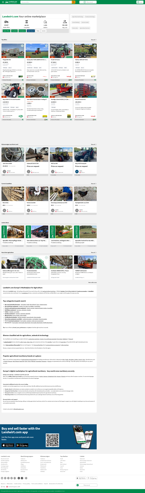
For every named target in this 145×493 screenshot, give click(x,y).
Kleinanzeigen (4, 462)
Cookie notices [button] (18, 483)
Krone (29, 361)
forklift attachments (47, 322)
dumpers (11, 311)
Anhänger (23, 471)
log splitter (49, 308)
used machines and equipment (29, 359)
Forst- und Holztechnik (45, 462)
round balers (37, 306)
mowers (21, 306)
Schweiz (82, 466)
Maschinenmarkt (5, 458)
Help (4, 486)
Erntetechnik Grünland (45, 460)
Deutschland (83, 462)
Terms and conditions (37, 483)
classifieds (14, 31)
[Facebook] (8, 478)
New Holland (33, 304)
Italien (81, 468)
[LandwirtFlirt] (26, 478)
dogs (31, 342)
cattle (21, 342)
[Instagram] (5, 478)
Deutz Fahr (21, 361)
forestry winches (30, 308)
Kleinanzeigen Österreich (86, 460)
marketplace (25, 293)
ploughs (29, 310)
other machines (64, 345)
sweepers (29, 321)
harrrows (19, 310)
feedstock (65, 339)
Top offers (4, 39)
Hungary (59, 376)
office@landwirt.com (19, 409)
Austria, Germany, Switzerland (47, 376)
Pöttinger (33, 361)
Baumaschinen (24, 469)
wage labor (63, 342)
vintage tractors (43, 304)
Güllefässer (23, 466)
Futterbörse (43, 468)
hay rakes (25, 306)
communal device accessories (53, 345)
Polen (81, 471)
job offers (49, 342)
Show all (93, 39)
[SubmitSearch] (73, 2)
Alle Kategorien (4, 468)
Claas (37, 304)
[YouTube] (2, 478)
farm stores (59, 339)
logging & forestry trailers (41, 308)
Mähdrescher (24, 460)
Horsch (49, 361)
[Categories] (19, 478)
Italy (55, 376)
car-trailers (16, 311)
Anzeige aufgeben (5, 471)
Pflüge (22, 464)
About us (3, 483)
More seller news (93, 282)
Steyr (63, 359)
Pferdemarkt (43, 466)
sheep (28, 342)
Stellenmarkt (43, 469)
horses (24, 342)
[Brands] (22, 478)
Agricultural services (84, 28)
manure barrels (29, 317)
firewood (71, 339)
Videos (38, 31)
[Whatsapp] (14, 478)
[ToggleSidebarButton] (3, 2)
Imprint (46, 483)
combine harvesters (27, 319)
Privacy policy (26, 483)
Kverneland (38, 361)
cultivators (24, 310)
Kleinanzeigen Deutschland (86, 464)
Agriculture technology (77, 16)
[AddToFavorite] (22, 45)
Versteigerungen (5, 466)
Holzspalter (23, 468)
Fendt (28, 304)
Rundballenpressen (25, 462)
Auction (44, 31)
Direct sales (75, 28)
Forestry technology (90, 16)
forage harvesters (43, 319)
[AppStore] (8, 445)
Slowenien (82, 469)
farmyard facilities (38, 345)
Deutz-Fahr (62, 471)
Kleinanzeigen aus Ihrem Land (10, 144)
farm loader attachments (37, 322)
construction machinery (33, 339)
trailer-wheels (23, 315)
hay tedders (31, 306)
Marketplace (22, 31)
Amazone (44, 361)
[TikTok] (11, 478)
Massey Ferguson (8, 361)
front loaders (15, 322)
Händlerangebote (5, 460)
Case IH (80, 359)
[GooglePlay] (22, 445)
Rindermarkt (43, 464)
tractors (42, 339)
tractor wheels (16, 315)
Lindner (76, 359)
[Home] (11, 2)
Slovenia (63, 376)
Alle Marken (3, 469)
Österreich (82, 458)
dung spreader (37, 317)
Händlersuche (4, 464)
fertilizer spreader (22, 317)
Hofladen (42, 471)
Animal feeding (75, 22)
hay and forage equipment (50, 339)
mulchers (18, 313)
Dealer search (31, 31)
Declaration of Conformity (56, 483)
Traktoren (23, 458)
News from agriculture (8, 252)
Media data (10, 483)
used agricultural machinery (49, 291)
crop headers (35, 319)
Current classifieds (7, 183)
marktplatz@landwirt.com (59, 491)
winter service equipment (37, 321)
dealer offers (6, 31)
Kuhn (26, 361)
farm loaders (23, 321)
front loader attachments (24, 322)
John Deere (23, 304)
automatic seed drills (25, 313)
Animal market (85, 22)
